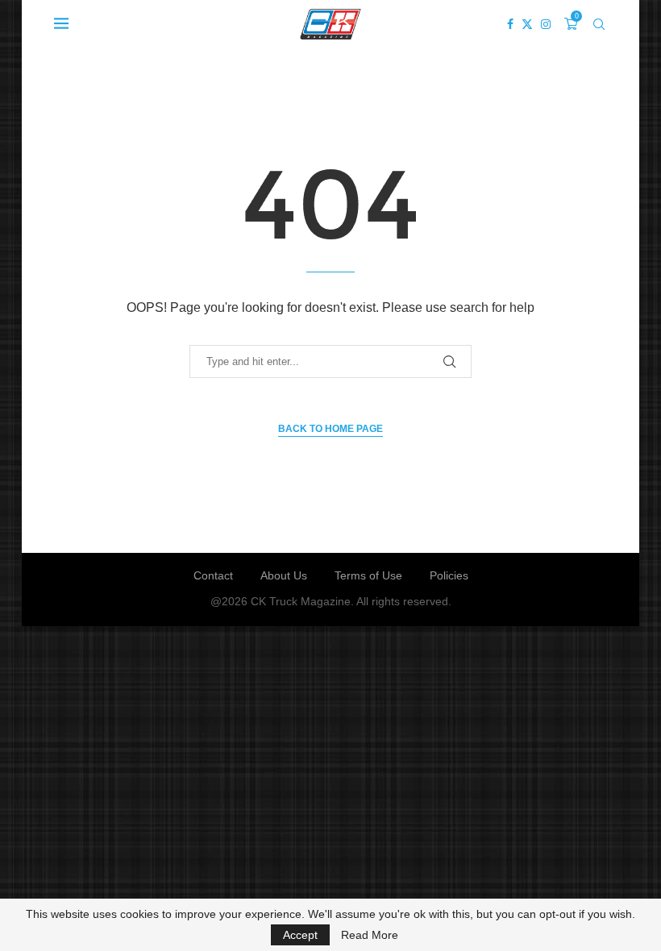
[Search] (599, 24)
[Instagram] (546, 24)
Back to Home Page (330, 428)
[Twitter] (527, 24)
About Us (283, 575)
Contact (213, 575)
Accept (300, 934)
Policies (449, 575)
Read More (369, 935)
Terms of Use (368, 575)
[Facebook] (510, 24)
